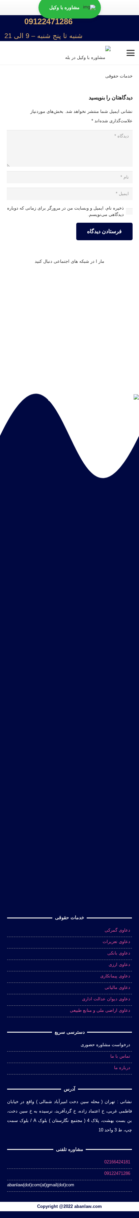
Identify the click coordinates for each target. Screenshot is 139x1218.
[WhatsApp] (113, 283)
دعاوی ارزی (119, 964)
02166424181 (117, 1161)
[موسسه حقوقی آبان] (124, 28)
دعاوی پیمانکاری (115, 975)
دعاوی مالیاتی (117, 987)
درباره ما (122, 1067)
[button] (100, 28)
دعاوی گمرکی (117, 930)
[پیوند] (43, 28)
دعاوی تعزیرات (116, 941)
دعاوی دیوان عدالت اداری (106, 998)
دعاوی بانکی (118, 953)
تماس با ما (120, 1056)
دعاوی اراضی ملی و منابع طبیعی (100, 1010)
